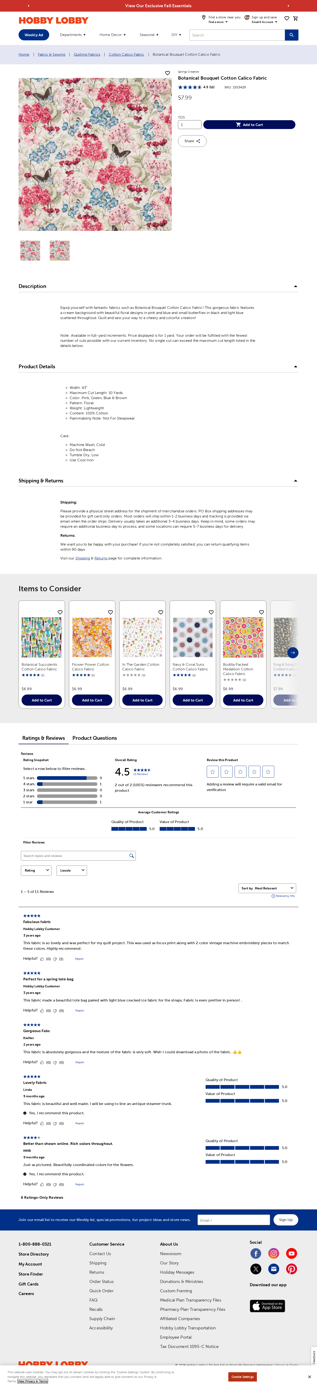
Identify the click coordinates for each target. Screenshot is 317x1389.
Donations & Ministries (181, 1281)
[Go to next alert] (288, 5)
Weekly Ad (34, 35)
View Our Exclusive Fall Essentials (158, 5)
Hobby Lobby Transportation (188, 1327)
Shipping (82, 558)
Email (205, 1221)
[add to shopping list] (167, 73)
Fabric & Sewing (51, 54)
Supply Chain (102, 1318)
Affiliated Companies (180, 1318)
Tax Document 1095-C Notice (189, 1346)
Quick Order (101, 1290)
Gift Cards (29, 1284)
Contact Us (100, 1253)
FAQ (93, 1300)
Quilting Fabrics (87, 54)
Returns (100, 558)
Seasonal (147, 35)
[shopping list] (287, 18)
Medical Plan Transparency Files (190, 1300)
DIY (174, 35)
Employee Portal (175, 1337)
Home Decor (111, 35)
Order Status (101, 1281)
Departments (71, 35)
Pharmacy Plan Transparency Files (192, 1309)
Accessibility (101, 1327)
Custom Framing (176, 1290)
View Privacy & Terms (33, 1381)
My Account (30, 1264)
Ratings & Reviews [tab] (43, 738)
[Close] (309, 1377)
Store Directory (34, 1254)
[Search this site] (291, 35)
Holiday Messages (177, 1272)
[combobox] (237, 35)
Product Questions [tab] (94, 738)
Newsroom (170, 1253)
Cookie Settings (243, 1377)
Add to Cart (253, 125)
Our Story (169, 1262)
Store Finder (31, 1274)
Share (189, 141)
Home (24, 54)
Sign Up (286, 1220)
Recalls (96, 1309)
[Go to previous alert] (28, 5)
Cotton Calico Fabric (126, 54)
